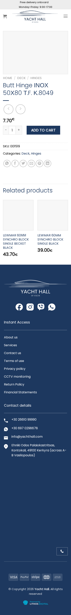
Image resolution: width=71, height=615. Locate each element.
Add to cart (43, 130)
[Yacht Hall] (35, 16)
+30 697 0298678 (24, 428)
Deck (21, 78)
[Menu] (65, 16)
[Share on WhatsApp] (7, 163)
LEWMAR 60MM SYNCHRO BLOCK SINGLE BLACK (50, 239)
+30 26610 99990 (23, 419)
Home (7, 78)
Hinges (36, 78)
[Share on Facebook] (15, 163)
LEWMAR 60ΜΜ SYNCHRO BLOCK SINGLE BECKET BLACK (16, 241)
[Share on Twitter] (23, 163)
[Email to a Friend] (31, 163)
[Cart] (5, 16)
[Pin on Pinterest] (39, 163)
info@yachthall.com (27, 436)
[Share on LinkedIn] (47, 163)
